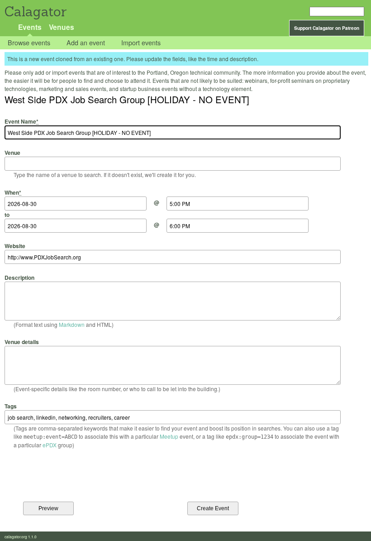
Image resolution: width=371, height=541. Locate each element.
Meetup (169, 436)
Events (30, 27)
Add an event (86, 43)
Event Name (21, 121)
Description (19, 277)
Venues (61, 27)
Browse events (29, 43)
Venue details (22, 342)
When (13, 192)
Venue (12, 152)
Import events (141, 43)
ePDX (50, 445)
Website (15, 246)
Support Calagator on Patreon (326, 28)
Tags (11, 406)
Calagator (35, 12)
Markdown (72, 324)
